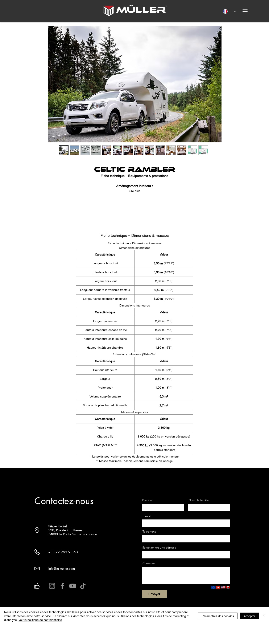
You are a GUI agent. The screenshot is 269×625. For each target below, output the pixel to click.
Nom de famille (199, 500)
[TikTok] (83, 586)
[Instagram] (52, 586)
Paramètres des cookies (218, 616)
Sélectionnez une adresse (159, 547)
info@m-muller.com (61, 568)
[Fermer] (263, 616)
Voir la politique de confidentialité (40, 620)
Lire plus (134, 191)
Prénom (147, 500)
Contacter (149, 563)
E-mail (146, 515)
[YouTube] (73, 586)
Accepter (249, 616)
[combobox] (186, 555)
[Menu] (245, 11)
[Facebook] (62, 586)
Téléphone (149, 531)
